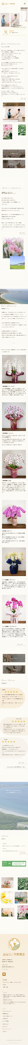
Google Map (5, 969)
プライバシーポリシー (14, 1042)
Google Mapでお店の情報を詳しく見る (16, 767)
